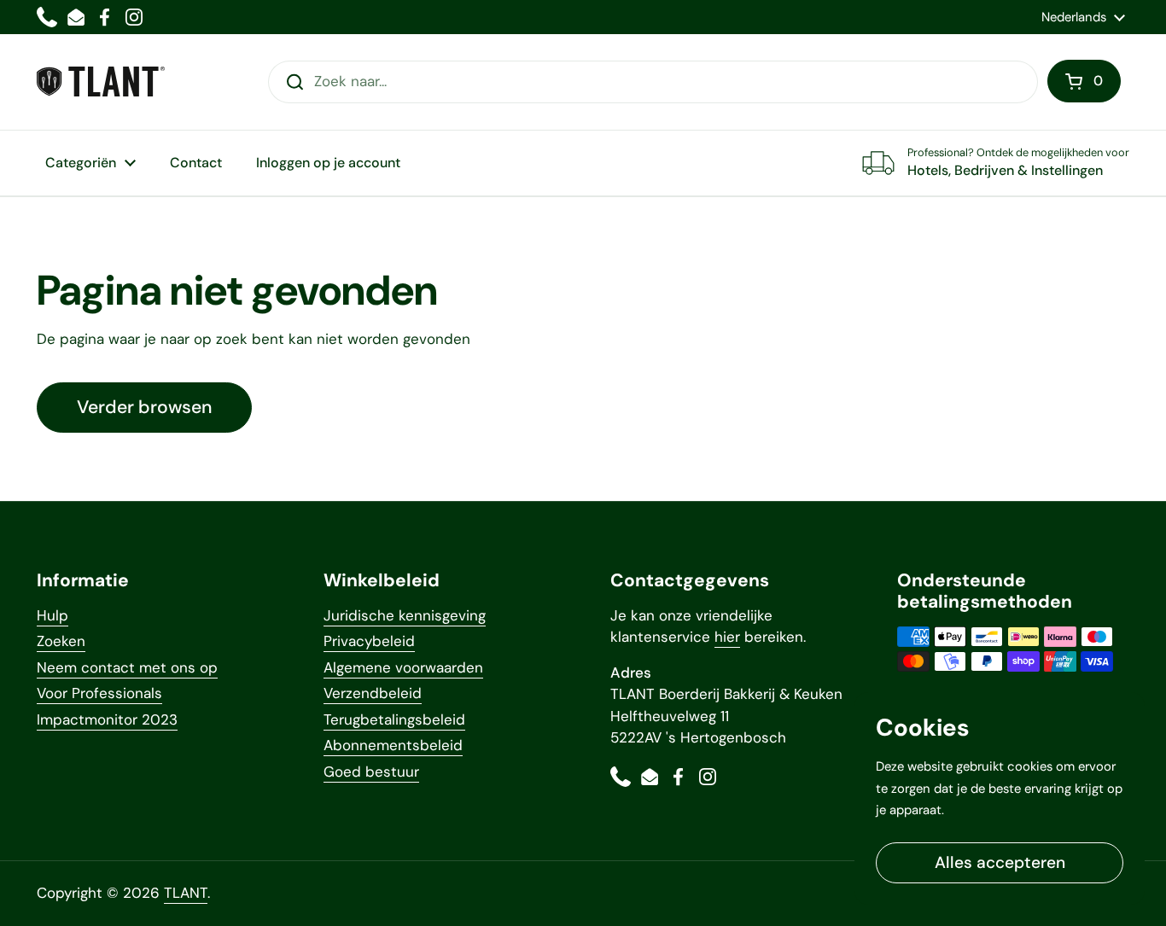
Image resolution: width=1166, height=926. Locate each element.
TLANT (185, 892)
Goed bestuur (371, 771)
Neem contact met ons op (127, 667)
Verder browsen (144, 407)
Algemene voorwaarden (403, 667)
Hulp (52, 615)
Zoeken (61, 641)
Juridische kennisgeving (405, 615)
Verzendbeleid (373, 693)
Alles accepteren (1000, 862)
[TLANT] (101, 81)
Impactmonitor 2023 (107, 719)
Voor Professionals (99, 693)
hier (727, 636)
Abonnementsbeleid (393, 745)
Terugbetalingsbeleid (394, 719)
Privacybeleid (369, 641)
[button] (1084, 81)
